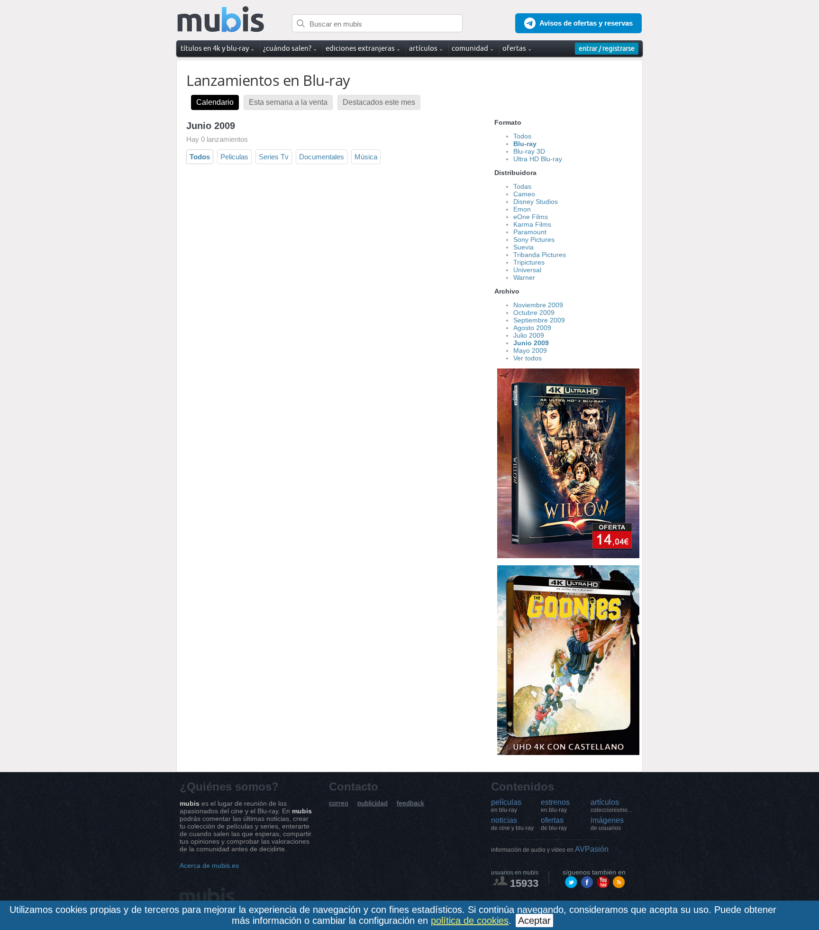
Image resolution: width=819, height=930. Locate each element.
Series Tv (274, 157)
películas (506, 805)
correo (338, 803)
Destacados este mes (379, 102)
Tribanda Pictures (539, 254)
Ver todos (527, 358)
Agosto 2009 (532, 327)
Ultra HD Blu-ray (537, 159)
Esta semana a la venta (288, 102)
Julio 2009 (528, 335)
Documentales (321, 157)
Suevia (523, 247)
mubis (221, 19)
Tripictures (529, 262)
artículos (611, 805)
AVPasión (550, 849)
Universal (527, 270)
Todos (200, 157)
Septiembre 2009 (539, 320)
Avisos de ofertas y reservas (586, 23)
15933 (524, 883)
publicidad (372, 803)
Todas (522, 186)
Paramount (529, 232)
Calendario (215, 102)
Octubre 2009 (534, 312)
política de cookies (470, 920)
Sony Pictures (534, 239)
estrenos (555, 805)
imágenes (607, 823)
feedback (410, 803)
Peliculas (234, 157)
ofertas (554, 823)
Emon (522, 209)
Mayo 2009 (530, 350)
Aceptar (534, 920)
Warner (524, 277)
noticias (512, 823)
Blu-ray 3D (529, 151)
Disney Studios (535, 201)
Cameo (524, 194)
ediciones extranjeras (360, 48)
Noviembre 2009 (538, 305)
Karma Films (532, 224)
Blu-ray (525, 143)
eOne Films (530, 217)
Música (366, 157)
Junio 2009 (531, 343)
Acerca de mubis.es (209, 865)
